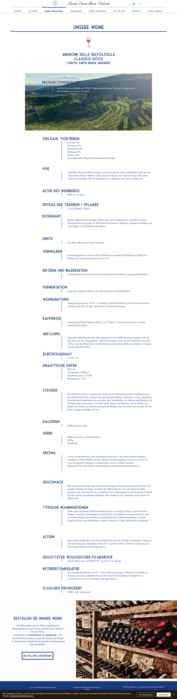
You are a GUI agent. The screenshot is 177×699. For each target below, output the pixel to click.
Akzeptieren (164, 694)
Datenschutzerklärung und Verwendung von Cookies (87, 688)
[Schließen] (173, 694)
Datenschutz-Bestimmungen (21, 695)
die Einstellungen (146, 694)
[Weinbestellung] (55, 3)
